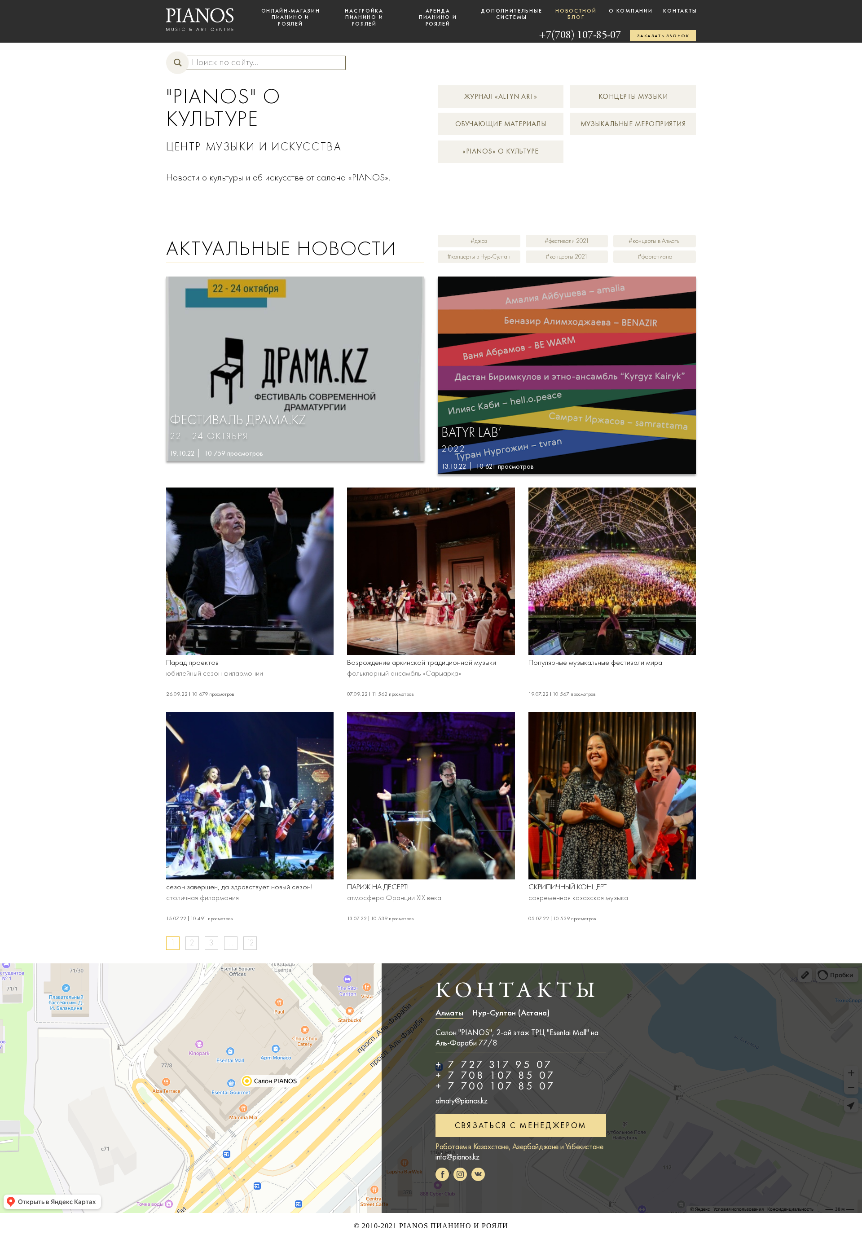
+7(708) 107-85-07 (580, 35)
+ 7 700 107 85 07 (495, 1086)
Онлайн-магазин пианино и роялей (290, 17)
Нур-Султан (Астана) (511, 1013)
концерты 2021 (569, 256)
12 (250, 943)
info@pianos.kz (457, 1157)
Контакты (680, 11)
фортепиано (657, 256)
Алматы (449, 1013)
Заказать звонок (663, 36)
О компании (630, 11)
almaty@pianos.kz (461, 1101)
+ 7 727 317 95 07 (494, 1064)
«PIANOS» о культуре (500, 151)
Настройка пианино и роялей (364, 17)
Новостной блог (575, 14)
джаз (481, 241)
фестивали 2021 (569, 241)
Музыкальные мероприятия (633, 123)
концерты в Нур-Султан (480, 256)
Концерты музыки (633, 96)
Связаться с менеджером (521, 1125)
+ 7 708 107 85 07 (495, 1075)
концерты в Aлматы (657, 241)
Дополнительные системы (511, 14)
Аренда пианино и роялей (438, 17)
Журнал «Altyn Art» (500, 96)
